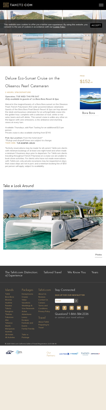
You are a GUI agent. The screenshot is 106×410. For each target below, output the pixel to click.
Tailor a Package (25, 336)
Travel (42, 317)
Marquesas (10, 329)
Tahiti (7, 294)
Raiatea (8, 305)
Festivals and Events (27, 324)
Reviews (41, 297)
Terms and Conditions (43, 307)
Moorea (8, 300)
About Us (42, 294)
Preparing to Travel (43, 326)
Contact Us (43, 300)
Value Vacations (26, 301)
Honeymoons (27, 294)
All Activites (10, 337)
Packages (27, 290)
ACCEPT (96, 25)
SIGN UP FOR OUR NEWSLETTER (70, 295)
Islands (9, 290)
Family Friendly (28, 329)
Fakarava (9, 317)
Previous (5, 220)
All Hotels (9, 334)
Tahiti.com (44, 290)
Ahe (7, 320)
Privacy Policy (44, 311)
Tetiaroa (8, 323)
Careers (41, 303)
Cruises (25, 297)
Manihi (8, 326)
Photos (98, 255)
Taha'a (8, 308)
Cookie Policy (59, 26)
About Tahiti (43, 322)
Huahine (8, 303)
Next (101, 220)
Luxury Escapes (25, 318)
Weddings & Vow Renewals (28, 307)
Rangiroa (9, 311)
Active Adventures (26, 312)
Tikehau (8, 314)
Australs (8, 331)
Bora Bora (88, 113)
